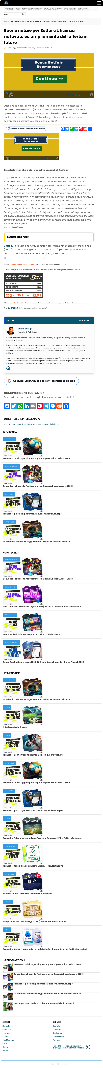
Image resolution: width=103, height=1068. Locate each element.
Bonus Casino (10, 587)
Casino (6, 1036)
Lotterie (8, 902)
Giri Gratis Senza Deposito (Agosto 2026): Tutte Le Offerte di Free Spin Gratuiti (42, 606)
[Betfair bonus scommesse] (31, 159)
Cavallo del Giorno (53, 9)
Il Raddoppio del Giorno (15, 727)
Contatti (56, 1026)
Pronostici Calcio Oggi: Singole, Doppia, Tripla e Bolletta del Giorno (36, 458)
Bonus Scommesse (11, 466)
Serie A (7, 929)
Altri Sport (9, 494)
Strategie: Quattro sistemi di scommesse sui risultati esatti (44, 1003)
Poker (5, 1043)
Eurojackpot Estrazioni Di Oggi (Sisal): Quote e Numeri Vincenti (34, 921)
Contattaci (83, 9)
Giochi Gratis (70, 9)
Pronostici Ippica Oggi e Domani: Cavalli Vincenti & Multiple (33, 513)
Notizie (5, 1050)
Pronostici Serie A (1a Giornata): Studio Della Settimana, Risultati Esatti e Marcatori (45, 949)
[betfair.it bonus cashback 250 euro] (23, 297)
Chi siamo (57, 1029)
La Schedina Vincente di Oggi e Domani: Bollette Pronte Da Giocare (36, 541)
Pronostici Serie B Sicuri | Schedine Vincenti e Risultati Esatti (33, 866)
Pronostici (7, 1029)
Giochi (5, 1047)
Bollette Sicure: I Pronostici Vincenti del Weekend (27, 893)
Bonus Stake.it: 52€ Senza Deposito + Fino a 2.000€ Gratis (31, 634)
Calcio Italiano (10, 846)
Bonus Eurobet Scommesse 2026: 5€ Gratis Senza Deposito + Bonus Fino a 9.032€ (43, 662)
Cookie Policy (58, 1036)
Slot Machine (8, 1040)
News (8, 3)
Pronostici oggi (12, 9)
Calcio (7, 707)
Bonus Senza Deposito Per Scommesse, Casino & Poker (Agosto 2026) (38, 486)
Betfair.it (9, 245)
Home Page (8, 1026)
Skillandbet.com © (44, 1064)
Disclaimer (57, 1033)
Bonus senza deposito (32, 9)
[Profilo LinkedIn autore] (8, 368)
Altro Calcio (9, 438)
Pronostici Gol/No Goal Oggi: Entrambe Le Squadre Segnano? (34, 755)
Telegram (57, 1040)
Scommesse (8, 1033)
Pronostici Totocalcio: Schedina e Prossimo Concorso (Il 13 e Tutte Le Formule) (42, 838)
